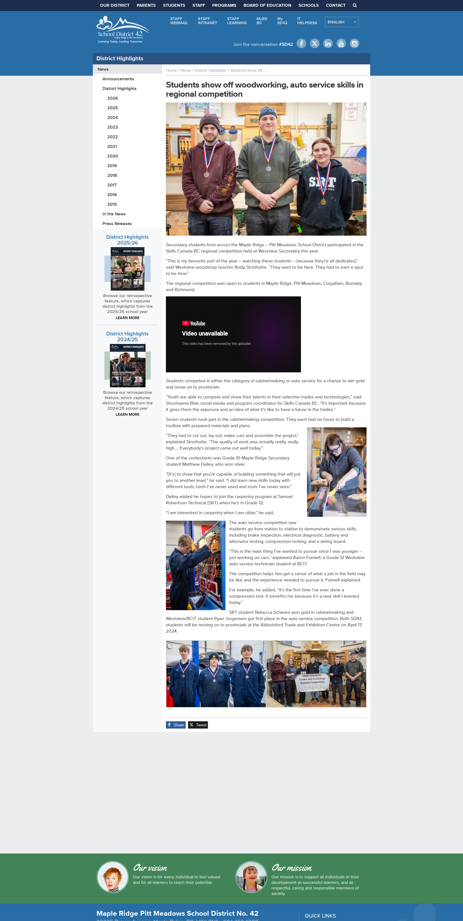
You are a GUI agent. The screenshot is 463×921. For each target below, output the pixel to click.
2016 (112, 194)
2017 (112, 184)
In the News (114, 213)
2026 (112, 98)
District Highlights (119, 88)
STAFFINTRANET (207, 20)
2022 (112, 136)
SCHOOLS (309, 5)
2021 (112, 146)
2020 (112, 155)
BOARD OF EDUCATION (267, 5)
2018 (112, 175)
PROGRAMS (224, 5)
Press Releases (117, 223)
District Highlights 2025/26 (127, 240)
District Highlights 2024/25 (127, 336)
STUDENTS (174, 5)
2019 (112, 165)
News (103, 69)
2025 (112, 107)
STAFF (198, 5)
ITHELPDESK (307, 20)
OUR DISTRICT (114, 5)
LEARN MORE (127, 317)
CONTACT (336, 5)
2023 (112, 127)
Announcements (118, 78)
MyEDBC (262, 20)
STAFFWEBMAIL (179, 20)
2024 (112, 117)
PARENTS (146, 5)
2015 (112, 204)
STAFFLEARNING (237, 20)
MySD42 (282, 20)
